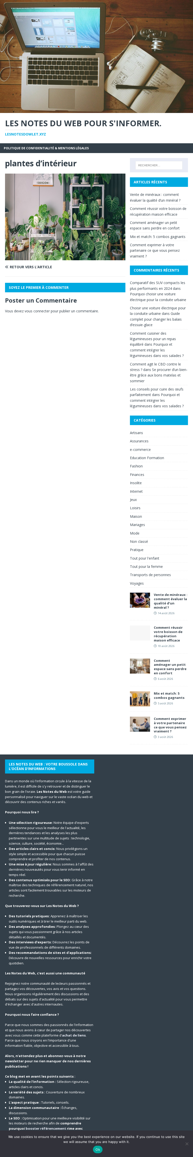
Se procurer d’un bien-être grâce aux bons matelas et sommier (158, 375)
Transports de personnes (150, 574)
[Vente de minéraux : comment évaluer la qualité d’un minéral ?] (140, 604)
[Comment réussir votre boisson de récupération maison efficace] (140, 637)
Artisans (136, 432)
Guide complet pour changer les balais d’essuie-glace (156, 319)
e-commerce (140, 449)
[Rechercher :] (159, 165)
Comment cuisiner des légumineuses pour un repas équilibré (153, 339)
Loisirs (135, 507)
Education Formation (147, 457)
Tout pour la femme (146, 566)
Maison (136, 516)
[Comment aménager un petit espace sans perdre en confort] (140, 670)
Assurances (139, 441)
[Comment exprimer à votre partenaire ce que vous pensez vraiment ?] (140, 728)
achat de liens (74, 1035)
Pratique (136, 549)
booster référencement (46, 1128)
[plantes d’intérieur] (65, 257)
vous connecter (37, 311)
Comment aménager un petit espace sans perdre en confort (170, 667)
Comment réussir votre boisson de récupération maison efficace (168, 633)
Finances (137, 474)
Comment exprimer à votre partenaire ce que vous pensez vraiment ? (155, 250)
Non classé (139, 541)
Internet (136, 491)
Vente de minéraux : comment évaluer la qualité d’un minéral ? (170, 601)
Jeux (133, 499)
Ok (97, 1149)
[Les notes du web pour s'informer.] (96, 109)
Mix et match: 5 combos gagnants (157, 236)
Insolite (136, 482)
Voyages (137, 583)
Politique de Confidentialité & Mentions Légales (46, 148)
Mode (134, 533)
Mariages (137, 524)
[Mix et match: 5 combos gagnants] (140, 703)
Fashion (136, 466)
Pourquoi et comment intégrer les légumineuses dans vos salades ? (157, 350)
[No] (186, 1143)
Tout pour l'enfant (144, 558)
